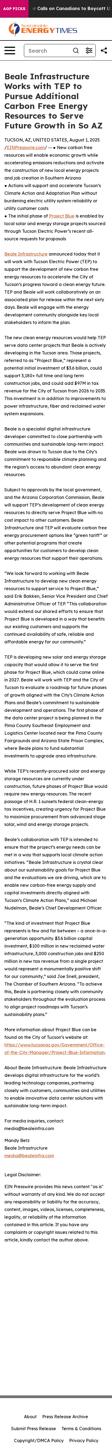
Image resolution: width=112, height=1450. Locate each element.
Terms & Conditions (81, 1428)
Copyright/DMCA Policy (39, 1440)
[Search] (75, 50)
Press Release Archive (65, 1416)
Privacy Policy (83, 1440)
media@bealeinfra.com (29, 1155)
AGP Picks (14, 8)
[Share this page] (104, 50)
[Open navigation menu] (9, 50)
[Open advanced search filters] (88, 50)
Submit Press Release (33, 1428)
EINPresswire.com (26, 147)
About (30, 1416)
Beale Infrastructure (26, 254)
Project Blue (61, 216)
